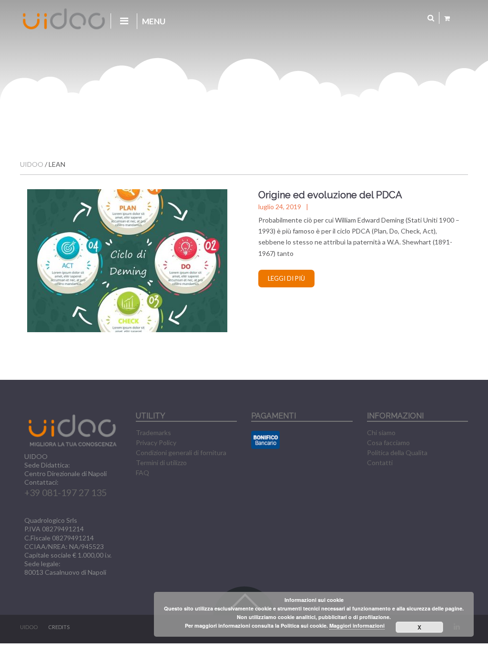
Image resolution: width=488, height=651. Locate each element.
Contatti (380, 462)
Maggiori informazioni (357, 625)
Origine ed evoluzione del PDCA (330, 195)
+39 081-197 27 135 (65, 492)
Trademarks (153, 432)
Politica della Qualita (397, 452)
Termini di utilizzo (161, 462)
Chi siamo (381, 432)
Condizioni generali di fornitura (181, 452)
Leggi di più (286, 278)
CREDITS (59, 627)
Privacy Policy (156, 442)
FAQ (142, 472)
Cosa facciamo (388, 442)
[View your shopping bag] (447, 18)
